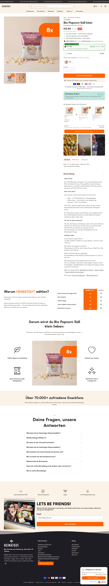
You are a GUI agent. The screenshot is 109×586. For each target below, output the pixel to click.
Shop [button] (74, 541)
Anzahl (66, 67)
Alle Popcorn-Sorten (86, 270)
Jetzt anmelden (70, 524)
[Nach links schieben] (99, 94)
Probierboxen (30, 11)
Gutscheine (79, 11)
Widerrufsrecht (40, 582)
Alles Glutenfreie (92, 275)
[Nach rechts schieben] (102, 94)
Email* (39, 514)
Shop (65, 17)
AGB (59, 582)
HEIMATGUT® (31, 582)
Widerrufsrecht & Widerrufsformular (49, 556)
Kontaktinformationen (79, 582)
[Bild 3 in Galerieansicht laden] (20, 78)
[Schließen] (105, 569)
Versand (64, 582)
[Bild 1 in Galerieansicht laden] (9, 78)
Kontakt (40, 548)
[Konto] (101, 6)
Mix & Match (41, 11)
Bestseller (75, 548)
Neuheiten (51, 11)
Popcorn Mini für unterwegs (74, 272)
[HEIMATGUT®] (6, 6)
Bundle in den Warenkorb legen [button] (84, 131)
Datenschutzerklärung (44, 554)
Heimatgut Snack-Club (44, 544)
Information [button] (42, 541)
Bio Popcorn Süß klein (74, 17)
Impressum (41, 552)
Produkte (59, 11)
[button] (105, 6)
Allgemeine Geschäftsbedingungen (48, 558)
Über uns (69, 11)
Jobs (39, 550)
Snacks (74, 550)
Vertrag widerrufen (46, 563)
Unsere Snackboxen (78, 275)
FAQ (39, 560)
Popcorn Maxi (99, 270)
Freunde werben (42, 546)
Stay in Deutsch (94, 581)
